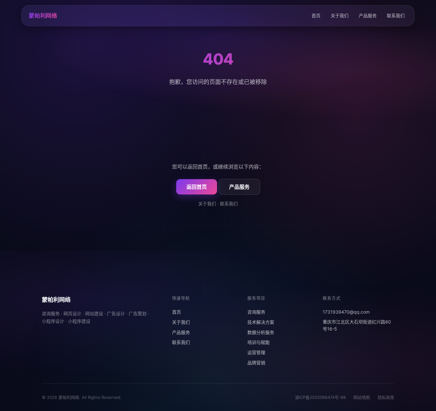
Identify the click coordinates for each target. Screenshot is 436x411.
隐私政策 (386, 397)
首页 (316, 15)
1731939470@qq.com (346, 312)
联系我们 (396, 15)
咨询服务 (256, 312)
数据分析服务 (260, 332)
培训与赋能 (258, 342)
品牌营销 (256, 362)
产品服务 (368, 15)
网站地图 (361, 397)
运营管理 (256, 352)
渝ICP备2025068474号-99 (320, 397)
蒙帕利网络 (43, 15)
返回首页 (196, 187)
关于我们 (340, 15)
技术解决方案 (260, 322)
